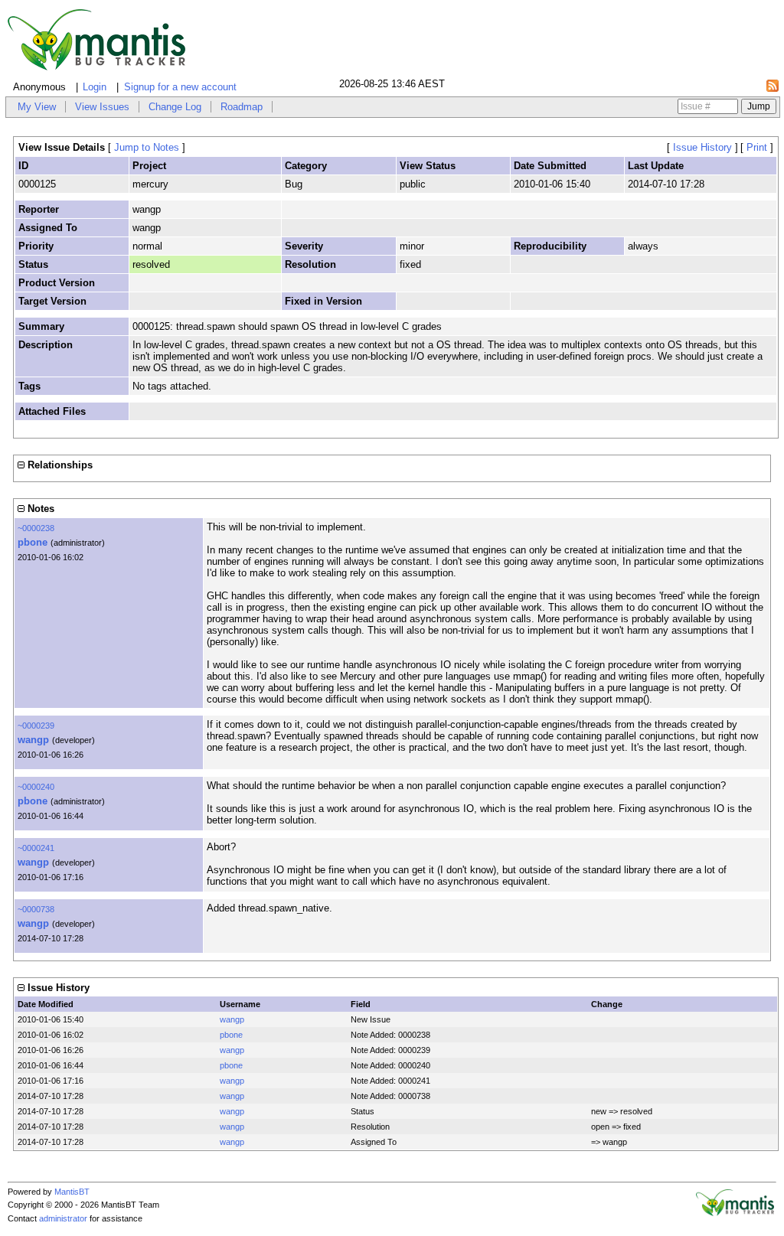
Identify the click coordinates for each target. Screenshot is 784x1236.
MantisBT (72, 1191)
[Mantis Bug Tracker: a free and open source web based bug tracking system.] (735, 1213)
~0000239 (36, 725)
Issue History (702, 147)
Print (756, 147)
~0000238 (36, 528)
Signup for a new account (180, 87)
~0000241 (36, 848)
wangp (33, 739)
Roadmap (241, 107)
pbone (32, 542)
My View (37, 107)
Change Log (175, 107)
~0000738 (36, 909)
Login (94, 87)
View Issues (102, 107)
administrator (63, 1218)
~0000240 (36, 786)
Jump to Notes (146, 147)
